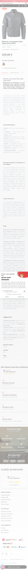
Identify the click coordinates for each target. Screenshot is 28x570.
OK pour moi (21, 296)
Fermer (7, 296)
